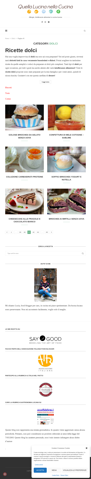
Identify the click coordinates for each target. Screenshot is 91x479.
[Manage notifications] (5, 474)
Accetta (40, 470)
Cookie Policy (55, 475)
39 (20, 232)
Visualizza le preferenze (74, 470)
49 (47, 232)
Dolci (13, 38)
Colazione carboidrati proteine (24, 177)
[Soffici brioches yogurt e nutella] (66, 159)
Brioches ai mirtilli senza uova (66, 219)
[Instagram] (45, 22)
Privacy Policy (64, 475)
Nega (54, 470)
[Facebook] (42, 22)
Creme (8, 99)
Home (7, 38)
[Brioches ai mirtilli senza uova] (66, 201)
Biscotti (8, 87)
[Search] (85, 31)
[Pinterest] (48, 22)
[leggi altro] (45, 285)
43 (38, 232)
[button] (86, 448)
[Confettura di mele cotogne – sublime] (66, 117)
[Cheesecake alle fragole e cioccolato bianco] (24, 201)
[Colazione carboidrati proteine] (24, 159)
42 (33, 232)
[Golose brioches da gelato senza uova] (24, 117)
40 (25, 232)
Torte (7, 93)
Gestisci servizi (39, 464)
